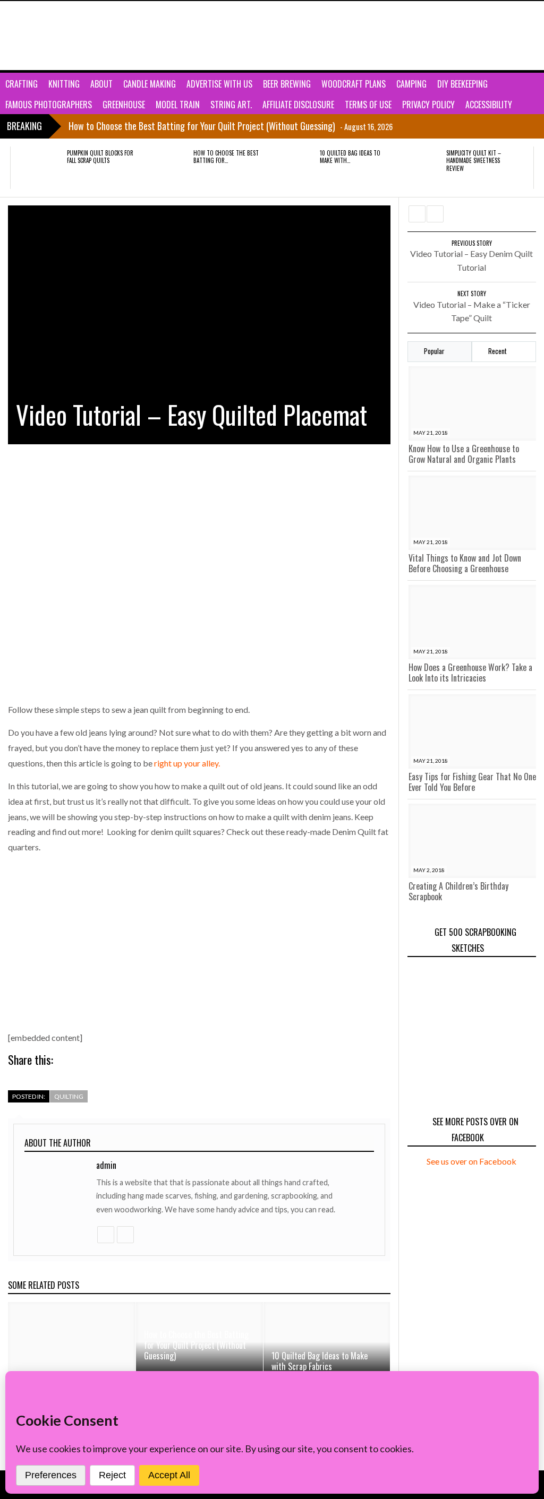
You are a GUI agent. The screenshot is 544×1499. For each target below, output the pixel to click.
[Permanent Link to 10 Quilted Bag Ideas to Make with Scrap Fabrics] (290, 168)
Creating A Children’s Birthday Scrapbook (458, 891)
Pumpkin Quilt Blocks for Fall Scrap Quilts (100, 157)
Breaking (24, 126)
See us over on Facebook (471, 1161)
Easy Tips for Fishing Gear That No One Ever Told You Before (472, 782)
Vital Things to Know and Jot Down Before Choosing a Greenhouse (465, 563)
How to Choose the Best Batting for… (226, 157)
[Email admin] (125, 1234)
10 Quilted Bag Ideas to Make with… (350, 157)
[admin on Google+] (105, 1234)
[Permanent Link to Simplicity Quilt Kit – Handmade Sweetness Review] (417, 168)
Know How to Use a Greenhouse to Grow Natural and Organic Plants (464, 454)
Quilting (68, 1096)
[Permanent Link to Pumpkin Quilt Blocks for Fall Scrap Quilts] (37, 168)
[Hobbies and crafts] (61, 35)
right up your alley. (187, 763)
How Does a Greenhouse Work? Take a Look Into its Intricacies (470, 672)
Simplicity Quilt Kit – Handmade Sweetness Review (473, 161)
